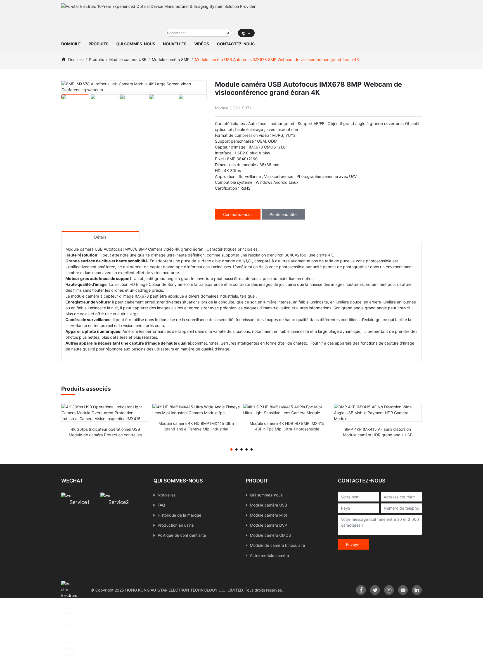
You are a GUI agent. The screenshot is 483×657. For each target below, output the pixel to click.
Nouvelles (174, 43)
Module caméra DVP (268, 525)
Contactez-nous (236, 43)
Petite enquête (283, 214)
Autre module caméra (269, 555)
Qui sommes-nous (135, 43)
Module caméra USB (127, 59)
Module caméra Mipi (268, 515)
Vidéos (201, 43)
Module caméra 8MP (171, 59)
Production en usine (176, 525)
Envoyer (353, 544)
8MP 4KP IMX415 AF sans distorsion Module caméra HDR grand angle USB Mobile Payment (378, 435)
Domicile (71, 43)
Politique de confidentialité (182, 535)
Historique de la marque (179, 515)
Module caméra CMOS (270, 535)
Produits (98, 43)
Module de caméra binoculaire (277, 545)
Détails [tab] (100, 237)
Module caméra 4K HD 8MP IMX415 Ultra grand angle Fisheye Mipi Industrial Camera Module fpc (196, 429)
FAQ (161, 505)
